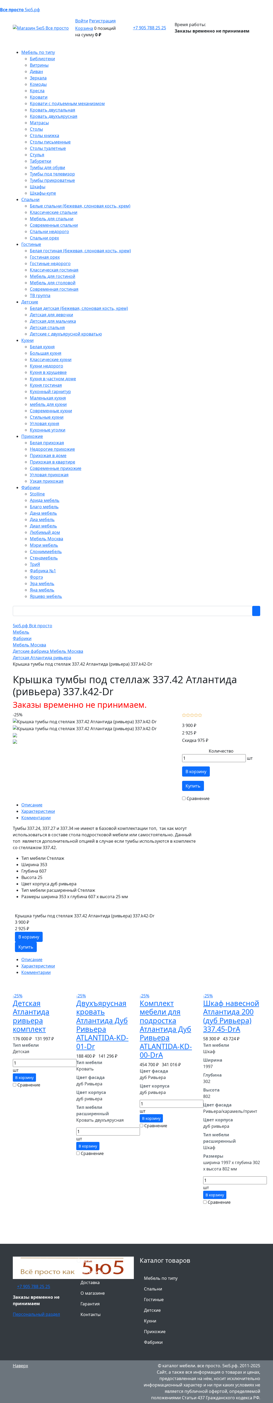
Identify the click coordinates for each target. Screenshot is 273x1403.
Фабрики (153, 1342)
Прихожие (155, 1331)
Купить (193, 786)
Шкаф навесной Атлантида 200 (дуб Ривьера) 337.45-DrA (231, 1016)
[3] (192, 715)
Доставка (90, 1282)
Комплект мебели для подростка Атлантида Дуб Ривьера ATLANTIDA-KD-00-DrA (166, 1029)
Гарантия (90, 1304)
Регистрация (102, 21)
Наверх (20, 1366)
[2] (188, 715)
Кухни (150, 1321)
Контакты (91, 1314)
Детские (152, 1310)
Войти (81, 21)
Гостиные (154, 1299)
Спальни (153, 1289)
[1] (184, 715)
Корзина (84, 28)
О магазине (93, 1293)
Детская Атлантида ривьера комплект (31, 1016)
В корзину (196, 771)
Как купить (92, 1272)
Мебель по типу (161, 1278)
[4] (196, 715)
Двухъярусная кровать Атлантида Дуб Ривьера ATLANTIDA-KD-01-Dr (102, 1024)
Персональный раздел (36, 1314)
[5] (200, 715)
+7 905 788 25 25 (149, 28)
